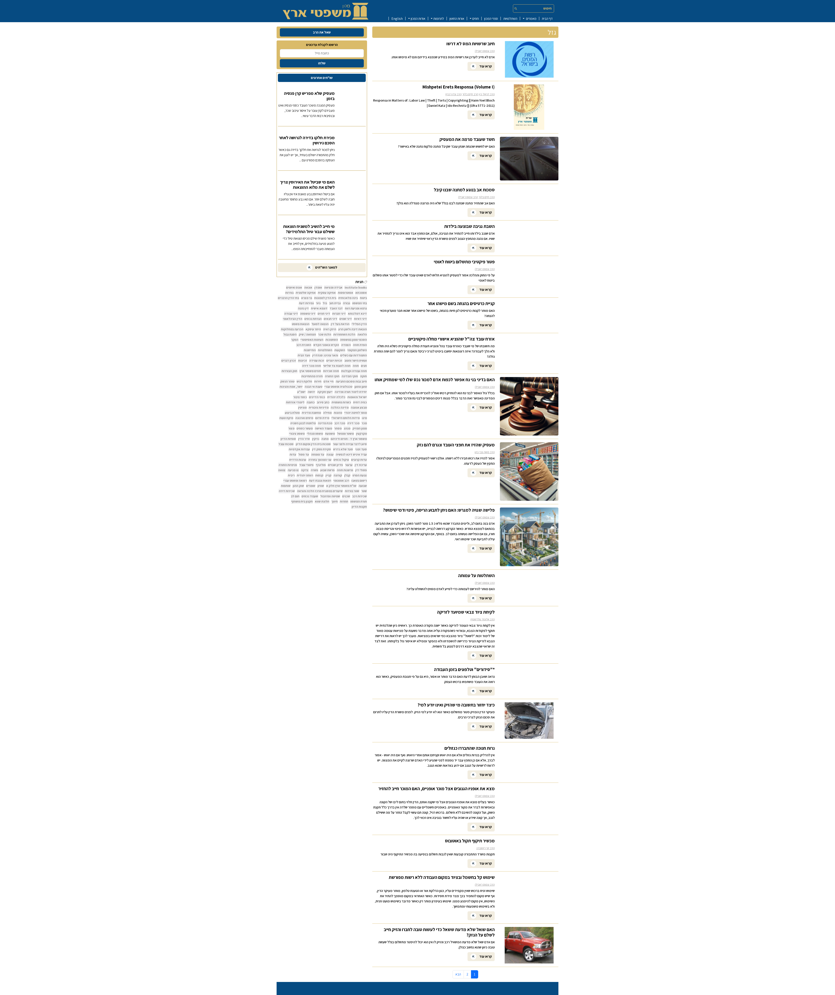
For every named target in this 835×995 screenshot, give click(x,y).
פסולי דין (361, 470)
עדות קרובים (359, 460)
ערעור (348, 465)
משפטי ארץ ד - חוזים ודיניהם (349, 439)
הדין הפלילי (359, 324)
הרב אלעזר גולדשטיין (483, 619)
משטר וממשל (345, 434)
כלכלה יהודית (336, 397)
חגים (364, 366)
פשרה (314, 470)
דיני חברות (339, 314)
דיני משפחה (308, 314)
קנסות (319, 475)
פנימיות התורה (288, 465)
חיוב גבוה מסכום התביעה (351, 381)
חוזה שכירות (331, 371)
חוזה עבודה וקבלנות (354, 371)
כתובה (311, 402)
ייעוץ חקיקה (324, 392)
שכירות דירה (287, 491)
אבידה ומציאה (333, 287)
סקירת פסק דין (321, 449)
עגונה (330, 454)
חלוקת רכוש (304, 381)
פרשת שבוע (327, 470)
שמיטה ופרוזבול (330, 496)
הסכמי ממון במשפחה (353, 340)
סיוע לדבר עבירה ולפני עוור (350, 444)
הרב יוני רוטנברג (485, 848)
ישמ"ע (301, 392)
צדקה (305, 470)
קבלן (347, 475)
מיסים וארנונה (304, 418)
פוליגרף (321, 465)
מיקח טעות (286, 418)
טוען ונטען (360, 387)
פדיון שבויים (335, 465)
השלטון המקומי (357, 350)
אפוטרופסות (345, 293)
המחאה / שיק (307, 334)
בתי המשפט (359, 303)
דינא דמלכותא (357, 314)
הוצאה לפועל (320, 324)
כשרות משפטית (341, 402)
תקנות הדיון (359, 507)
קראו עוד (485, 66)
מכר (364, 423)
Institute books (356, 287)
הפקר (294, 340)
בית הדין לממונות (325, 298)
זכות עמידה (316, 360)
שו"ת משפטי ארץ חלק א (341, 486)
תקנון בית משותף (302, 501)
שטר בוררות (352, 491)
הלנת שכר (324, 334)
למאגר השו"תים (326, 267)
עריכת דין (361, 465)
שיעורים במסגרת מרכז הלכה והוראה (320, 491)
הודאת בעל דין (340, 324)
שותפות (286, 486)
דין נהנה (303, 308)
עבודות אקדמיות (299, 449)
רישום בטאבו (359, 480)
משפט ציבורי (297, 434)
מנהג (347, 428)
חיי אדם (329, 381)
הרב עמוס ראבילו (485, 51)
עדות (293, 454)
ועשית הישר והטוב (355, 360)
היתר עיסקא (313, 329)
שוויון (320, 486)
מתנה (325, 439)
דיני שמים (345, 319)
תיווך (334, 501)
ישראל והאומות (357, 397)
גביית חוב (335, 303)
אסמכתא (361, 293)
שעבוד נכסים (310, 496)
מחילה (327, 413)
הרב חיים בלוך (470, 94)
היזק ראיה (329, 329)
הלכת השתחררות (344, 334)
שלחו (322, 63)
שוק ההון (298, 486)
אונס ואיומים (294, 287)
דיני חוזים (324, 314)
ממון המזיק (359, 428)
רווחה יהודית (305, 475)
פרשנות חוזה (345, 470)
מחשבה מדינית (311, 413)
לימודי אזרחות (295, 402)
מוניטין (302, 407)
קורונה (338, 475)
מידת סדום (322, 418)
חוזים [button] (475, 18)
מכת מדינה (325, 423)
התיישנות (310, 350)
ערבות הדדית (297, 460)
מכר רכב (339, 423)
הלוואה (362, 334)
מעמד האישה (323, 428)
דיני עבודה (291, 314)
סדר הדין (304, 439)
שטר (364, 491)
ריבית (291, 475)
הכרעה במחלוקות (292, 329)
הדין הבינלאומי (292, 319)
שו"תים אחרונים (322, 77)
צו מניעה (293, 470)
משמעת (330, 434)
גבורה (346, 303)
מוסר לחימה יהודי (355, 413)
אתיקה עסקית (327, 293)
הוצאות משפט (300, 324)
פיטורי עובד (306, 465)
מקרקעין (361, 434)
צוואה (282, 470)
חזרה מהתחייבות (312, 376)
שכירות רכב (359, 496)
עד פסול (303, 454)
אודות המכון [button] (418, 18)
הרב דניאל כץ (487, 94)
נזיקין (315, 439)
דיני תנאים (330, 319)
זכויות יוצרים (334, 360)
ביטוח (363, 298)
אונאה (308, 287)
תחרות (344, 501)
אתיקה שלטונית (306, 293)
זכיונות (302, 360)
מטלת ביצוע (292, 413)
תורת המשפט (358, 501)
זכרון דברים (288, 360)
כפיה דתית (360, 402)
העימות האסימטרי (312, 340)
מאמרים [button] (530, 18)
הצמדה (346, 345)
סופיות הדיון (288, 439)
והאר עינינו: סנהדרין (325, 355)
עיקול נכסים (341, 460)
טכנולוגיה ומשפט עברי (338, 387)
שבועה (363, 486)
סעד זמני (361, 449)
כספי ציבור (300, 397)
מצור (291, 428)
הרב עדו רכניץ (453, 94)
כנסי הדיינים (317, 397)
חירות (317, 381)
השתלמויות (510, 18)
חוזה (356, 366)
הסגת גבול (290, 334)
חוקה (363, 376)
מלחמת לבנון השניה (303, 423)
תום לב (295, 496)
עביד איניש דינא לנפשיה (351, 454)
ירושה (311, 392)
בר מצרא (306, 298)
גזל (325, 303)
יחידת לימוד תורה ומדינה (351, 392)
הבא (458, 974)
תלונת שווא (322, 501)
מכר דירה (353, 423)
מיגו (364, 418)
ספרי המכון (491, 18)
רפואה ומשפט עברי (295, 480)
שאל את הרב (322, 32)
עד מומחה (317, 454)
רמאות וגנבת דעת (320, 480)
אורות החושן (456, 18)
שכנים (346, 496)
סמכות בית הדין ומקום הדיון (313, 444)
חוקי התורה (332, 376)
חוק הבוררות (289, 371)
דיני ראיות (360, 319)
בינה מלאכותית (348, 298)
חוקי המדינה (350, 376)
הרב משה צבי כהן (485, 452)
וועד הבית (304, 355)
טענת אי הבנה (313, 387)
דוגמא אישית (319, 308)
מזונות (338, 413)
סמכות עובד (286, 444)
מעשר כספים (305, 428)
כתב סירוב (323, 402)
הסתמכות (332, 340)
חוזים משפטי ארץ (310, 371)
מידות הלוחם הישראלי (345, 418)
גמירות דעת (306, 303)
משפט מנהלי (315, 434)
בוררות (289, 293)
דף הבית (547, 18)
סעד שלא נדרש (343, 449)
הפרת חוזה (360, 345)
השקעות (339, 350)
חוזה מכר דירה (311, 366)
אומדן (318, 287)
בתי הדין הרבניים (288, 298)
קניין (328, 475)
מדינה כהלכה (340, 407)
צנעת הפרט (359, 475)
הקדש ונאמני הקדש (326, 345)
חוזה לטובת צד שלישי (337, 366)
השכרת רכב (303, 345)
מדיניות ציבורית (319, 407)
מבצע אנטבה (359, 407)
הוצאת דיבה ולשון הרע (352, 329)
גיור (318, 303)
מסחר (338, 428)
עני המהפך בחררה (319, 460)
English (397, 18)
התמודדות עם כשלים (353, 355)
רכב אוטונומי (341, 480)
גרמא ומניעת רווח (356, 308)
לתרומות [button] (438, 18)
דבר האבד (336, 308)
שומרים (310, 486)
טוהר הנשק (287, 381)
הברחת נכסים (313, 319)
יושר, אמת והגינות (291, 387)
